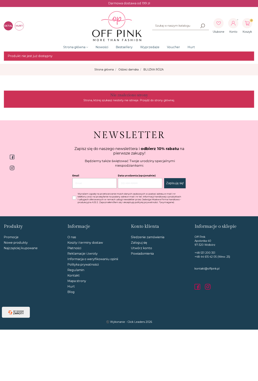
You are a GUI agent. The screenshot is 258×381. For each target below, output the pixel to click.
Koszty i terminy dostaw (85, 242)
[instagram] (207, 286)
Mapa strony (76, 281)
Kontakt (73, 275)
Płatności (74, 248)
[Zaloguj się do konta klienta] (233, 23)
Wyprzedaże (149, 47)
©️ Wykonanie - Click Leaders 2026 (129, 322)
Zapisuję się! (175, 183)
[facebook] (198, 286)
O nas (71, 237)
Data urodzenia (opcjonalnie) (137, 175)
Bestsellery (124, 47)
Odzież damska (128, 69)
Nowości (102, 47)
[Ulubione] (218, 23)
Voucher (173, 47)
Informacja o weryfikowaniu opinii (92, 259)
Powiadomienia (142, 253)
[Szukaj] (202, 26)
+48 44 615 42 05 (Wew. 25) (212, 256)
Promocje (11, 237)
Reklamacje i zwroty (82, 253)
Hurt (191, 47)
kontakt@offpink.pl (207, 268)
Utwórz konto (141, 248)
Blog (71, 292)
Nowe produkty (16, 242)
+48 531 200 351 (205, 252)
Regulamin (75, 270)
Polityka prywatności (83, 264)
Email (75, 175)
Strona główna (74, 47)
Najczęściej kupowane (21, 248)
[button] (247, 23)
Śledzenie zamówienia (147, 237)
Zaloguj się (139, 242)
